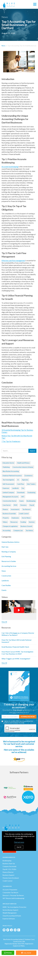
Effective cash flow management (13, 260)
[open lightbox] (19, 61)
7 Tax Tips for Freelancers (11, 441)
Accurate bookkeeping (10, 167)
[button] (34, 4)
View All (4, 622)
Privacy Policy (7, 925)
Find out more (19, 842)
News (3, 46)
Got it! (19, 847)
